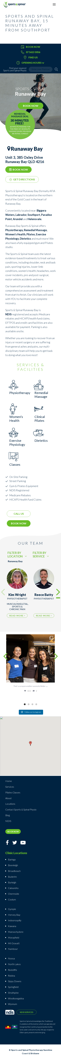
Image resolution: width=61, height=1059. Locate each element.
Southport (34, 214)
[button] (30, 744)
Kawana (12, 926)
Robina (11, 975)
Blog (7, 815)
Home (8, 781)
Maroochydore (15, 931)
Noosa (11, 958)
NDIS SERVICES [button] (26, 1012)
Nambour (13, 948)
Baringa (12, 859)
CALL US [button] (19, 513)
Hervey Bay (14, 914)
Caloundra (13, 888)
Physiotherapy (14, 230)
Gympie (12, 909)
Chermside (13, 893)
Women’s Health (15, 234)
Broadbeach (14, 871)
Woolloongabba (16, 998)
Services (9, 786)
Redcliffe (12, 969)
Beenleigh (13, 865)
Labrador (21, 214)
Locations (10, 803)
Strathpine (13, 992)
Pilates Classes (12, 792)
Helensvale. (35, 219)
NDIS (8, 821)
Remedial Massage (35, 230)
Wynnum (12, 1004)
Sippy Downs (14, 981)
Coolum (12, 899)
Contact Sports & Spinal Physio (20, 809)
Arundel (18, 219)
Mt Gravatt (14, 943)
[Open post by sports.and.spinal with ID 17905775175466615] (30, 658)
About (8, 798)
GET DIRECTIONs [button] (24, 179)
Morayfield (13, 937)
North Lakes (14, 964)
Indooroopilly (14, 920)
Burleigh (12, 882)
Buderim (12, 876)
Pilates (31, 234)
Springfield (13, 986)
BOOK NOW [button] (30, 105)
